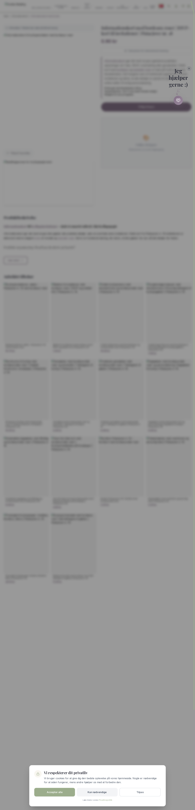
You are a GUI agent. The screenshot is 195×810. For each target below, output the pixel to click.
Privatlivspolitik (105, 800)
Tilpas (140, 792)
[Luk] (189, 68)
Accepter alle (55, 792)
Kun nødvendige (97, 792)
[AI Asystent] (178, 100)
